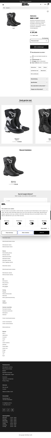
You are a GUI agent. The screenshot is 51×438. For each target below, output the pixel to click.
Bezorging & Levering (7, 367)
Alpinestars (33, 15)
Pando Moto (5, 346)
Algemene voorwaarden (8, 378)
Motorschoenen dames (8, 274)
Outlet (4, 301)
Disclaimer (5, 377)
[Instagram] (12, 410)
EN (42, 4)
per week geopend (26, 1)
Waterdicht (43, 70)
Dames (45, 67)
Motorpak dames (6, 258)
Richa (4, 352)
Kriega (4, 350)
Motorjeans (5, 312)
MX (3, 279)
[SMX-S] (17, 121)
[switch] (19, 223)
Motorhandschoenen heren (9, 241)
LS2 (3, 353)
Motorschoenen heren (7, 246)
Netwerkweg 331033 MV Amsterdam (7, 399)
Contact (4, 389)
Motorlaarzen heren (7, 244)
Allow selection (25, 232)
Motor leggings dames (8, 262)
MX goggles (5, 286)
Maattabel (46, 38)
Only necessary (9, 232)
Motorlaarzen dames (7, 272)
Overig (4, 290)
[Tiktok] (8, 410)
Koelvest (4, 314)
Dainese (4, 344)
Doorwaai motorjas (7, 309)
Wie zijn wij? (5, 387)
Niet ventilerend (34, 73)
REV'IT (4, 333)
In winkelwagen (40, 47)
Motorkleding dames (7, 252)
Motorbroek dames (7, 256)
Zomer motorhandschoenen (9, 318)
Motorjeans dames (7, 260)
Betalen (4, 370)
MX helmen (5, 284)
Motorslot (5, 295)
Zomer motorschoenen (8, 323)
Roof (4, 355)
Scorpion (5, 337)
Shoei (4, 338)
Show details (44, 228)
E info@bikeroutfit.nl (7, 403)
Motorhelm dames (7, 265)
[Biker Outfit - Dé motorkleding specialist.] (25, 5)
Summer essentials (7, 307)
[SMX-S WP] (13, 166)
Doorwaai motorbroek (7, 310)
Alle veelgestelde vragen (8, 374)
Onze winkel (5, 396)
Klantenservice (6, 364)
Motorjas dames (6, 254)
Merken (4, 331)
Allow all (42, 232)
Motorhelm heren (6, 237)
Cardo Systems (6, 342)
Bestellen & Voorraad (7, 372)
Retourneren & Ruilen (7, 368)
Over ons (5, 385)
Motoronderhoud (6, 327)
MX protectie (5, 282)
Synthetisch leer (34, 70)
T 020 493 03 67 (6, 404)
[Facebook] (4, 410)
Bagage (4, 291)
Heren (40, 67)
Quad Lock (5, 348)
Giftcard (4, 302)
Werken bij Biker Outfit (8, 391)
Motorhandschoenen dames (9, 269)
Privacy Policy (6, 380)
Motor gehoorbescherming (9, 297)
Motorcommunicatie (7, 293)
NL (40, 4)
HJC (3, 340)
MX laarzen (5, 280)
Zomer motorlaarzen (7, 321)
